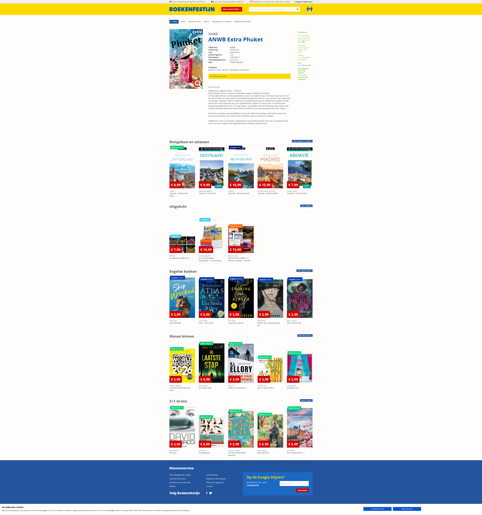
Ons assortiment (231, 9)
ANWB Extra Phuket (242, 21)
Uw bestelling (212, 475)
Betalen (172, 486)
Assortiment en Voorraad (179, 482)
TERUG (174, 22)
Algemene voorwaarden (216, 478)
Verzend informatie (177, 478)
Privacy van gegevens (215, 482)
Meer (302, 141)
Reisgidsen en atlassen (221, 21)
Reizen (206, 21)
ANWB (213, 34)
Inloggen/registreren (304, 2)
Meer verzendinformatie (304, 64)
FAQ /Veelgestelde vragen (180, 475)
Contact (209, 486)
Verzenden (302, 490)
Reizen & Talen (194, 21)
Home (182, 21)
